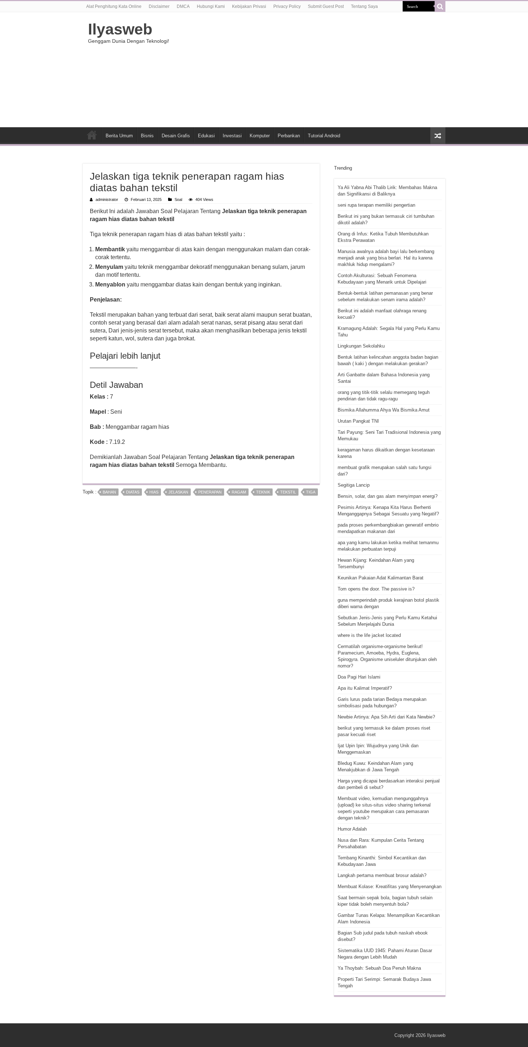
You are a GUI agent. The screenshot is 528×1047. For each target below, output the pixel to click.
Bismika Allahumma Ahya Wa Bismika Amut (384, 410)
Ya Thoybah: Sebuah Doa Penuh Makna (379, 968)
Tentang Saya (364, 6)
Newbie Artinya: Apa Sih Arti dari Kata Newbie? (386, 717)
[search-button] (440, 6)
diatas (132, 492)
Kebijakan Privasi (249, 6)
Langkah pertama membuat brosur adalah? (382, 875)
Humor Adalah (352, 829)
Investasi (232, 135)
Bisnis (147, 135)
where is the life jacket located (369, 635)
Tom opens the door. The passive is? (376, 589)
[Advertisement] (309, 69)
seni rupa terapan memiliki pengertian (376, 205)
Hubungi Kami (211, 6)
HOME (92, 134)
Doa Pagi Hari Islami (359, 677)
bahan (109, 492)
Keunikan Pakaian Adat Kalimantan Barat (380, 577)
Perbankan (289, 135)
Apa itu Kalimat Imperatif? (365, 688)
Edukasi (206, 135)
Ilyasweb (120, 29)
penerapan (210, 492)
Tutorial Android (324, 135)
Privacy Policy (287, 6)
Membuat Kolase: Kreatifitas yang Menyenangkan (389, 886)
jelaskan (178, 492)
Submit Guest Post (326, 6)
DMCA (183, 6)
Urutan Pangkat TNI (358, 421)
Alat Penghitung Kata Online (114, 6)
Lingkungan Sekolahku (361, 346)
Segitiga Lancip (354, 485)
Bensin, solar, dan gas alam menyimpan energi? (387, 496)
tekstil (288, 492)
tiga (310, 492)
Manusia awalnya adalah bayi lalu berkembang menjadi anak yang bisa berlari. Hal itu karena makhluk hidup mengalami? (386, 258)
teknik (263, 492)
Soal (178, 199)
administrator (107, 199)
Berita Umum (119, 135)
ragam (239, 492)
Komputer (260, 135)
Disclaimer (159, 6)
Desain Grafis (176, 135)
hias (153, 492)
